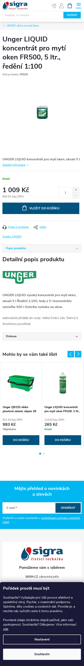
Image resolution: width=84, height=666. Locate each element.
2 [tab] (44, 454)
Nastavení (42, 639)
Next (78, 354)
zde (5, 629)
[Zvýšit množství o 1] (75, 190)
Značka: (11, 237)
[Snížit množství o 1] (75, 195)
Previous (70, 354)
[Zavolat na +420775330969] (54, 5)
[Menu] (78, 5)
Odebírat (68, 508)
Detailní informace (13, 165)
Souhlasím (42, 654)
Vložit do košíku (44, 208)
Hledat (72, 15)
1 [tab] (40, 454)
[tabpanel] (21, 405)
